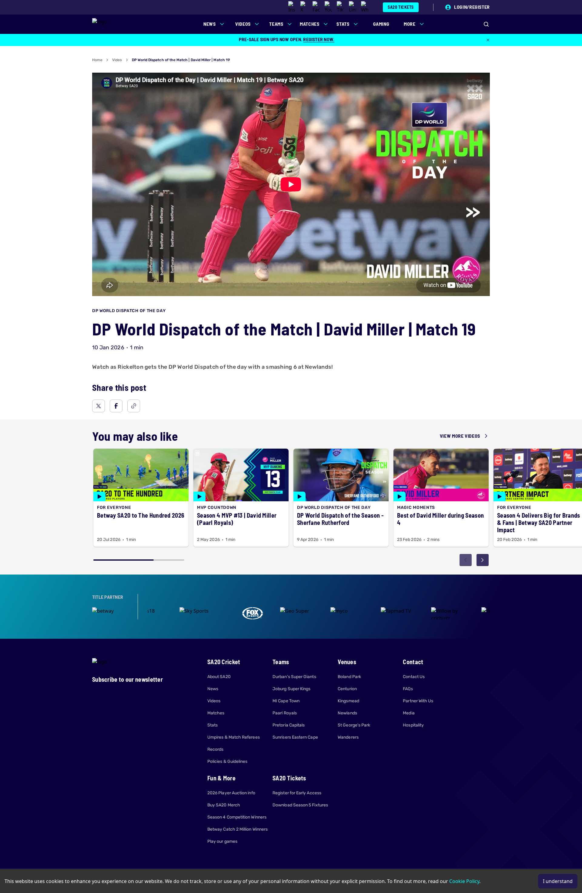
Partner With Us (418, 701)
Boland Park (349, 676)
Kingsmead (348, 701)
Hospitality (413, 725)
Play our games (222, 841)
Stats (212, 725)
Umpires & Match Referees (233, 737)
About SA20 (219, 676)
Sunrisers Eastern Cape (295, 737)
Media (408, 713)
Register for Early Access (297, 793)
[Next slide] (483, 560)
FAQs (408, 688)
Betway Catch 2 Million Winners (237, 829)
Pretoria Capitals (289, 725)
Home (97, 60)
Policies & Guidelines (227, 761)
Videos (213, 701)
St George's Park (354, 725)
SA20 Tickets (401, 7)
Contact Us (414, 676)
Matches (216, 713)
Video (117, 60)
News (212, 688)
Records (215, 749)
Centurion (347, 688)
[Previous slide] (466, 560)
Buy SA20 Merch (223, 805)
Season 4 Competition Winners (236, 817)
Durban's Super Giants (294, 676)
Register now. (318, 39)
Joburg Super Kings (291, 688)
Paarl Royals (285, 713)
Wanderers (348, 737)
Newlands (347, 713)
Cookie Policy (464, 881)
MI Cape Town (286, 701)
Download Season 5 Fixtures (300, 805)
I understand (558, 881)
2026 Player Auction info (231, 793)
